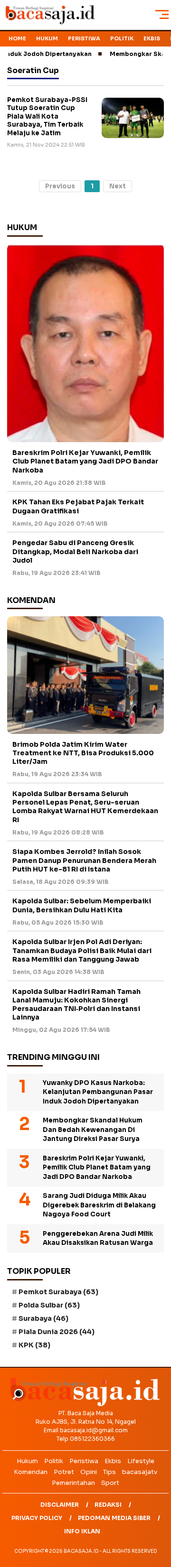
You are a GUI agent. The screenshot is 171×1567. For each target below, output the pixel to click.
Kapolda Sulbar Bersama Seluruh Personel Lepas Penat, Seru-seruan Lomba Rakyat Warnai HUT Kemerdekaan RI (85, 806)
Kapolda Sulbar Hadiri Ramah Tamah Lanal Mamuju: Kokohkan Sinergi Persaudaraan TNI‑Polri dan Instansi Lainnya (76, 1004)
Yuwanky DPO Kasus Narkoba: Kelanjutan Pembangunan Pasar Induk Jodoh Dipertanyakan (98, 1092)
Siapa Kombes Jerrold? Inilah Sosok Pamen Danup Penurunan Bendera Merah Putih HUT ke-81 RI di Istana (84, 860)
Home (17, 38)
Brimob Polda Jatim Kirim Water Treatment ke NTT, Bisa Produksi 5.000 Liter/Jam (83, 753)
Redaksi (108, 1504)
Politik (121, 38)
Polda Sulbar (49, 1305)
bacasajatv (139, 1472)
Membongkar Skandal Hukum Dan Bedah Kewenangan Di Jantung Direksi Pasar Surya (92, 1129)
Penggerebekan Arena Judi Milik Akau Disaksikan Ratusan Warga (98, 1238)
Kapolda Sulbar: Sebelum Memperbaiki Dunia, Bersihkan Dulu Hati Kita (81, 905)
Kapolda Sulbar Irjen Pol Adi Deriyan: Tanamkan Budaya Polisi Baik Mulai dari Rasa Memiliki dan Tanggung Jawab (82, 950)
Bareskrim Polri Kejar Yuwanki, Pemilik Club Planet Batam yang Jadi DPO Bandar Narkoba (85, 461)
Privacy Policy (36, 1517)
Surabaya (43, 1318)
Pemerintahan (73, 1483)
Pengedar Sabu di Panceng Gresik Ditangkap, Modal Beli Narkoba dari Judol (75, 551)
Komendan (31, 1472)
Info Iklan (82, 1531)
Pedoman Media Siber (114, 1517)
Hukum (47, 38)
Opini (88, 1472)
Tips (109, 1472)
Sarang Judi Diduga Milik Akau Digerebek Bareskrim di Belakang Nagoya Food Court (99, 1205)
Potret (64, 1472)
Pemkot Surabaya (58, 1292)
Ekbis (151, 38)
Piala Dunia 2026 (57, 1331)
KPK (34, 1345)
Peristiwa (84, 38)
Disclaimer (59, 1504)
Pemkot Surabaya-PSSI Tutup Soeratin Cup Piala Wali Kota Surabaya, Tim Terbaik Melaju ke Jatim (47, 116)
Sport (110, 1483)
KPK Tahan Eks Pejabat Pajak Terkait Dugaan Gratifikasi (78, 506)
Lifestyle (140, 1461)
